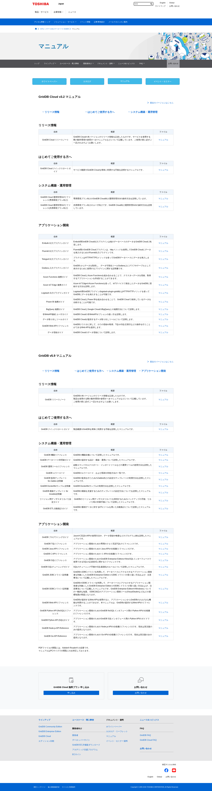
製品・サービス (42, 12)
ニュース (72, 12)
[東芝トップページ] (42, 4)
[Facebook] (166, 770)
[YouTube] (174, 770)
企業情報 (57, 12)
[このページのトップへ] (207, 787)
